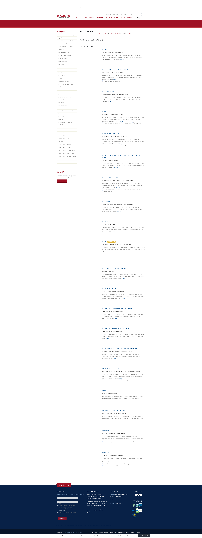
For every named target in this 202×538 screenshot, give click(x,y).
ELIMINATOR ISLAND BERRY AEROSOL (116, 329)
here (106, 535)
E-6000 (104, 50)
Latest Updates (93, 491)
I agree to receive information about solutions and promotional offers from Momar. (68, 514)
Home (77, 17)
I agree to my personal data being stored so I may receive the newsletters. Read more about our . (67, 508)
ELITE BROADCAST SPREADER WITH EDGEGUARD (119, 349)
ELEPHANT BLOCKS (109, 289)
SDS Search (108, 14)
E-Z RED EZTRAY (108, 92)
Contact (138, 532)
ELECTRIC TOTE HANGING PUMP (114, 269)
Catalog (126, 7)
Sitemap (132, 532)
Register (129, 17)
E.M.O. (104, 112)
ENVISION (105, 452)
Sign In (123, 17)
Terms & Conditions (103, 532)
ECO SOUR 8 (106, 202)
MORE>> (122, 59)
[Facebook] (135, 18)
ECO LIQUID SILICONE (110, 178)
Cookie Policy (120, 532)
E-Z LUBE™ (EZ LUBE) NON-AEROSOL (115, 70)
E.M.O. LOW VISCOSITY (110, 134)
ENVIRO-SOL (106, 431)
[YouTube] (138, 18)
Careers (116, 17)
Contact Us (109, 17)
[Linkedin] (141, 18)
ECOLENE (105, 222)
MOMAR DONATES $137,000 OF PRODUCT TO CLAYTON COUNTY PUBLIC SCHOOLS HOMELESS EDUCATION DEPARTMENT (97, 503)
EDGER (104, 242)
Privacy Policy (62, 510)
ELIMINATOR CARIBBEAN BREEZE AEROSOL (117, 309)
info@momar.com (119, 503)
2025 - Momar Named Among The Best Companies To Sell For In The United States (96, 510)
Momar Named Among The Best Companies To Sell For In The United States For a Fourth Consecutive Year (95, 496)
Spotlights (100, 17)
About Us (115, 14)
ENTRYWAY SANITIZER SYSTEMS (113, 411)
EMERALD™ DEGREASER (110, 369)
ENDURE (105, 391)
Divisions (91, 17)
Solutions (84, 17)
